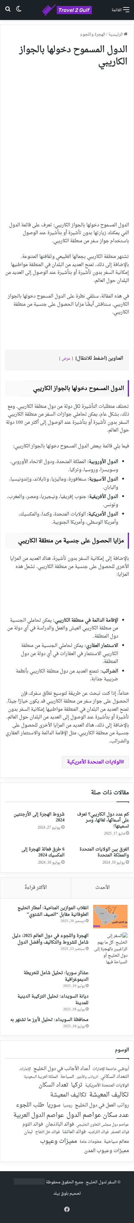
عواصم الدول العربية (38, 1116)
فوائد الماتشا (74, 1132)
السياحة (67, 1076)
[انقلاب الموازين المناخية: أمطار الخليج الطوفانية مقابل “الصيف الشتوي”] (110, 916)
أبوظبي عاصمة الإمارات (111, 1069)
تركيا (77, 1085)
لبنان (28, 1132)
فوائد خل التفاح (47, 1132)
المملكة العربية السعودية (41, 1077)
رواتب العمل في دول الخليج (102, 1106)
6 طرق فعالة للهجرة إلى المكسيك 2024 (43, 852)
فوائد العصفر (120, 1132)
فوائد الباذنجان (59, 1125)
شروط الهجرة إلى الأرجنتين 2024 (39, 817)
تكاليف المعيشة (109, 1095)
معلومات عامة (90, 1142)
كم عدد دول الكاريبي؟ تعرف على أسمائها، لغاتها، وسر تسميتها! (103, 820)
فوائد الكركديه (98, 1132)
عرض (66, 358)
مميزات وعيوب (58, 1141)
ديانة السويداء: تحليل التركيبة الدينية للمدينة (53, 999)
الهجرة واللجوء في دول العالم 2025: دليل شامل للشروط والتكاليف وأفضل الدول (50, 939)
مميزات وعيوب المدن (106, 1151)
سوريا (53, 1105)
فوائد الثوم (32, 1124)
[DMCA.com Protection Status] (29, 1183)
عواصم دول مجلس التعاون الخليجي (102, 1125)
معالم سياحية (116, 1142)
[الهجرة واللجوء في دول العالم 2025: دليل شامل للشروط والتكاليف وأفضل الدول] (110, 949)
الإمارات (25, 1069)
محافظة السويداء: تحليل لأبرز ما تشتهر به (49, 1020)
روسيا (67, 1106)
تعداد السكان (54, 1085)
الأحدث (102, 887)
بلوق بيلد (61, 1193)
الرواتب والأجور (87, 1077)
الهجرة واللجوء (92, 34)
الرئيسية (116, 34)
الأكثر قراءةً (36, 887)
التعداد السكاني (115, 1077)
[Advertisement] (67, 142)
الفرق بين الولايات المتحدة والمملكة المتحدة (104, 852)
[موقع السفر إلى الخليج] (67, 10)
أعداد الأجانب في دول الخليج (61, 1069)
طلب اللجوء (30, 1105)
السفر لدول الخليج (101, 1182)
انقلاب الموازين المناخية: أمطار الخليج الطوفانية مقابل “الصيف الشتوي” (53, 911)
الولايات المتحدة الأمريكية (94, 762)
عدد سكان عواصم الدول (97, 1115)
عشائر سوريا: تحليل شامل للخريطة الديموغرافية (56, 976)
